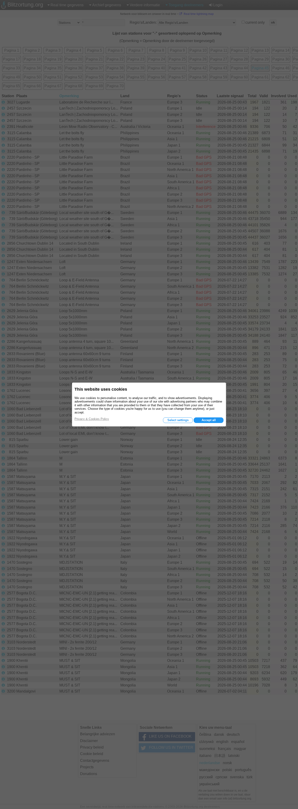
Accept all (209, 420)
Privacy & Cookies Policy (91, 419)
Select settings (178, 420)
